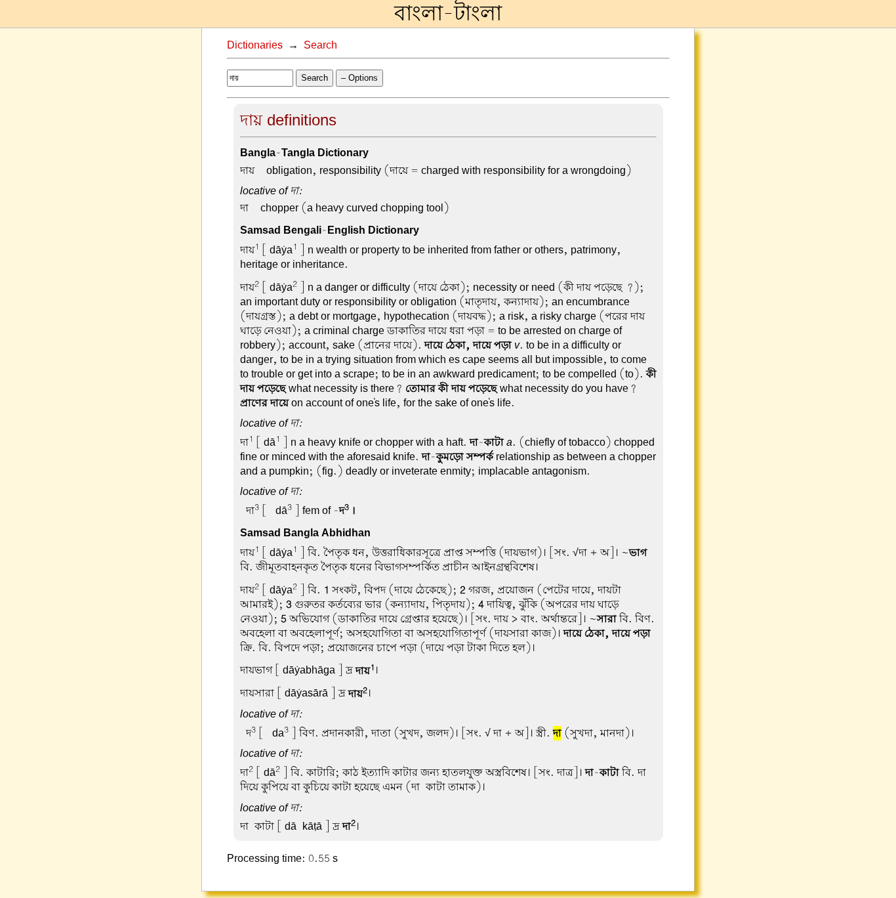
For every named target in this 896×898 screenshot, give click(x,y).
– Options (359, 78)
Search (320, 45)
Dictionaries (255, 45)
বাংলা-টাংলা (448, 14)
